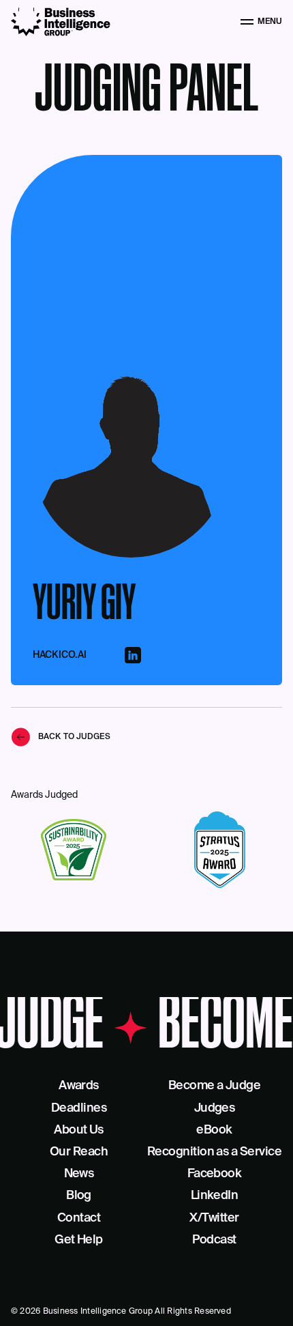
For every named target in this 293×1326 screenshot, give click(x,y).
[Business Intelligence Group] (60, 22)
